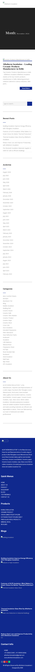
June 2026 (6, 179)
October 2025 (7, 206)
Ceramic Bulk (7, 313)
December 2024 (8, 240)
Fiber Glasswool (8, 332)
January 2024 (7, 257)
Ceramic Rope (7, 320)
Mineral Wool (7, 345)
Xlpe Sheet (6, 362)
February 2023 (7, 274)
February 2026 (7, 192)
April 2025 (6, 226)
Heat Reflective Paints (10, 335)
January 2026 (7, 196)
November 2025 (8, 203)
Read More (26, 88)
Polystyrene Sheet (8, 347)
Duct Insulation (7, 328)
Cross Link (6, 325)
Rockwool (6, 354)
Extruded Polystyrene (9, 330)
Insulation (6, 340)
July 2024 (6, 254)
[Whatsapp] (9, 662)
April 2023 (6, 271)
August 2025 (7, 213)
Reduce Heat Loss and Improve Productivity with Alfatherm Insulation (16, 634)
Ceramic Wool (7, 323)
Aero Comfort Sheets (9, 296)
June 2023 (6, 267)
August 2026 (7, 172)
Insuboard (6, 337)
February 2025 (7, 233)
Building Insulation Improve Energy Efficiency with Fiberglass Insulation (17, 559)
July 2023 (6, 264)
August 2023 (7, 260)
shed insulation (7, 357)
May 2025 (6, 223)
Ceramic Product (8, 318)
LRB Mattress (7, 342)
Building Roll (7, 308)
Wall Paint (6, 359)
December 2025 (8, 199)
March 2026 (6, 189)
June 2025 (6, 220)
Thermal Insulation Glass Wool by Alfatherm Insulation (16, 609)
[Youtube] (7, 662)
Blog (4, 303)
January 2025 (7, 237)
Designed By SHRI (17, 668)
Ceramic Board (7, 311)
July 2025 (6, 216)
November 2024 (8, 243)
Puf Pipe (5, 349)
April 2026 (6, 186)
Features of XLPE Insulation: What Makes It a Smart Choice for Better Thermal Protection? (17, 584)
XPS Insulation (7, 364)
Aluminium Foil (7, 301)
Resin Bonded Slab (9, 352)
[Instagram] (4, 662)
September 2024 (8, 250)
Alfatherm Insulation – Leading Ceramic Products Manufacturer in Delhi (17, 66)
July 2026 (6, 175)
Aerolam (5, 298)
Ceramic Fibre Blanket (10, 315)
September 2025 (8, 209)
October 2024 (7, 247)
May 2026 (6, 182)
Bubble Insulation (8, 306)
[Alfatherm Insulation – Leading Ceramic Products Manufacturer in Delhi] (16, 59)
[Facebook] (2, 662)
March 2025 (6, 230)
